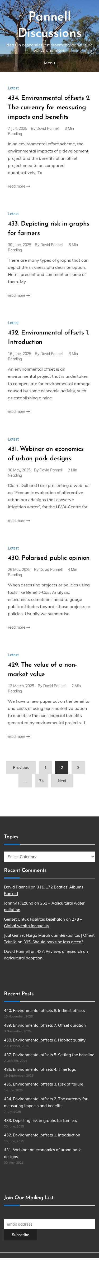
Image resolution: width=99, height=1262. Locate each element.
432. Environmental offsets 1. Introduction (42, 1134)
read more (17, 186)
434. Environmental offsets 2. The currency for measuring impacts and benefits (49, 107)
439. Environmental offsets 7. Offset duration (45, 1025)
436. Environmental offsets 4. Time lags (40, 1069)
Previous (21, 767)
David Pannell (47, 128)
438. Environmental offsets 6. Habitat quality (45, 1040)
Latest (13, 88)
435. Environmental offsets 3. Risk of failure (43, 1084)
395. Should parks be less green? (53, 941)
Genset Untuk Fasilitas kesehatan (34, 919)
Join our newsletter (20, 1214)
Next (62, 780)
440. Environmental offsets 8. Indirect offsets (44, 1010)
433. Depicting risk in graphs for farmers (40, 1120)
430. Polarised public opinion (49, 558)
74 (41, 780)
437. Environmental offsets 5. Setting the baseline (49, 1054)
